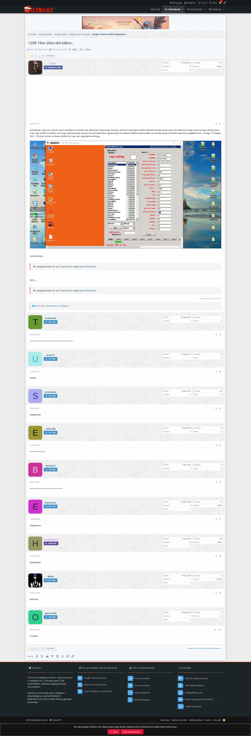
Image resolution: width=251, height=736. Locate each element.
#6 (220, 482)
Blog (157, 9)
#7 (220, 519)
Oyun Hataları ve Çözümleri (98, 691)
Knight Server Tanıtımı (95, 677)
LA (221, 616)
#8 (220, 556)
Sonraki (50, 55)
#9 (220, 593)
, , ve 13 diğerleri (52, 306)
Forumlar (174, 9)
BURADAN (55, 695)
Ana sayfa (217, 720)
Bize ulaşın (165, 720)
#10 (219, 629)
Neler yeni (196, 9)
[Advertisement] (125, 100)
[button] (183, 9)
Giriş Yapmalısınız (64, 266)
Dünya (219, 579)
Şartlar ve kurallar (179, 720)
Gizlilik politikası (195, 720)
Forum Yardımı (142, 685)
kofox (219, 542)
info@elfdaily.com (193, 692)
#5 (220, 445)
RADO (31, 49)
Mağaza (216, 9)
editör (74, 49)
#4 (220, 408)
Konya (219, 66)
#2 (220, 334)
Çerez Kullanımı (142, 692)
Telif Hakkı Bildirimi (194, 685)
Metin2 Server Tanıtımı (95, 684)
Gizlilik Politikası (142, 699)
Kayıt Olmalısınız (87, 266)
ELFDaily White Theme (37, 720)
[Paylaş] (216, 123)
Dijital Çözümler (193, 706)
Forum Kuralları (142, 678)
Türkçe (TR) (56, 720)
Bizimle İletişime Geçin (196, 678)
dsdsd (219, 505)
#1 (220, 123)
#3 (220, 371)
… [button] (39, 55)
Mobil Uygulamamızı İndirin (198, 699)
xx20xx (87, 49)
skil (81, 49)
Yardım (207, 720)
